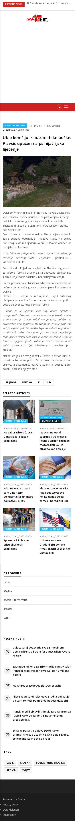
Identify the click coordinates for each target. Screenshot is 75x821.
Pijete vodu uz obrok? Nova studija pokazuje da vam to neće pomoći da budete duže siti (41, 698)
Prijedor (11, 382)
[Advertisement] (37, 64)
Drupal (21, 799)
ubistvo (27, 382)
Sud (48, 382)
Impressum (9, 814)
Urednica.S (9, 129)
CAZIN (7, 582)
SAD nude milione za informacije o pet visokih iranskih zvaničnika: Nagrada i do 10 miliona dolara (42, 671)
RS (39, 382)
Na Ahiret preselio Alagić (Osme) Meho (37, 685)
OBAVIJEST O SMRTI (50, 421)
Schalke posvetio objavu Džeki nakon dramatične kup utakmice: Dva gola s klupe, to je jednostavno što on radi (41, 735)
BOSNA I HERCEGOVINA (15, 125)
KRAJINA (8, 591)
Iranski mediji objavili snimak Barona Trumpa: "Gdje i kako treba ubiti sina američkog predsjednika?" (42, 716)
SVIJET (7, 617)
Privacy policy (11, 804)
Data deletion (11, 809)
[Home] (37, 16)
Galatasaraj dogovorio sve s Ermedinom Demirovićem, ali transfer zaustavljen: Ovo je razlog (41, 651)
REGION (8, 609)
